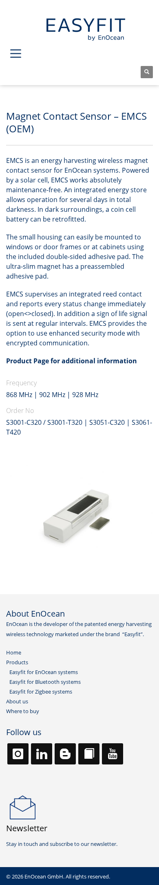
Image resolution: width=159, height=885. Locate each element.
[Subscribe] (22, 806)
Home (13, 652)
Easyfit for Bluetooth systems (45, 681)
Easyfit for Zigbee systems (40, 691)
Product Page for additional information (71, 360)
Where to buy (22, 711)
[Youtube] (112, 753)
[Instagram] (18, 753)
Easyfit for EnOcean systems (43, 672)
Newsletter (26, 828)
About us (17, 701)
